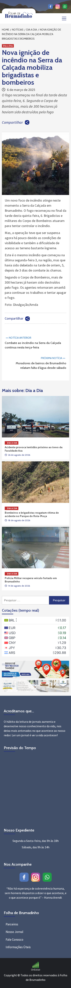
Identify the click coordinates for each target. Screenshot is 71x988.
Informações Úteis (18, 947)
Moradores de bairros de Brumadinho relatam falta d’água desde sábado (41, 363)
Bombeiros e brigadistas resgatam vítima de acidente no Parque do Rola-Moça (32, 514)
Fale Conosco (14, 939)
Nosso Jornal (14, 932)
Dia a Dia (8, 45)
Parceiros (12, 924)
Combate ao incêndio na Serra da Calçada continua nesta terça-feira (33, 342)
